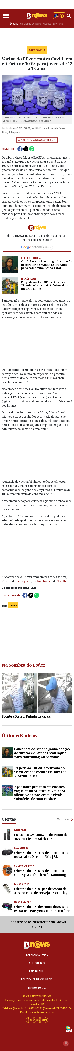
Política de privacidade (36, 979)
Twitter (62, 581)
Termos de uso (37, 987)
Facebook (44, 581)
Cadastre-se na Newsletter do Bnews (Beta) (37, 924)
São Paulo (58, 23)
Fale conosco (36, 963)
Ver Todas (63, 819)
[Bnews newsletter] (37, 140)
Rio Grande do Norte (30, 23)
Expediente (36, 971)
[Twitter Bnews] (34, 1020)
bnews (13, 605)
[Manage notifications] (66, 1043)
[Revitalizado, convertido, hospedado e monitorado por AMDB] (69, 1028)
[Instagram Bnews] (40, 1020)
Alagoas (47, 23)
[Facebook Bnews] (28, 1020)
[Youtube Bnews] (45, 1020)
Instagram (23, 581)
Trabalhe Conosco (36, 954)
